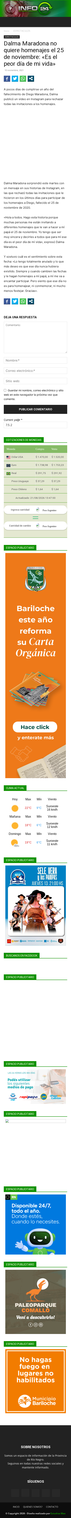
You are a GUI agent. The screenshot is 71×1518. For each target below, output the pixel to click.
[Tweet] (15, 78)
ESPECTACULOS (21, 30)
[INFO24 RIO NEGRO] (35, 8)
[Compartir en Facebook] (7, 78)
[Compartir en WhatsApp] (23, 78)
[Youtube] (56, 1493)
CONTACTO (52, 1506)
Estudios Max (58, 1513)
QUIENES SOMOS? (32, 1506)
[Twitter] (46, 1493)
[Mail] (35, 1493)
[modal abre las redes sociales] (31, 78)
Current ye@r (13, 419)
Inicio (6, 30)
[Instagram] (25, 1493)
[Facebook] (15, 1493)
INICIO (16, 1506)
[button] (6, 22)
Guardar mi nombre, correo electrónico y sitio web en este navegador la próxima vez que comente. (33, 394)
